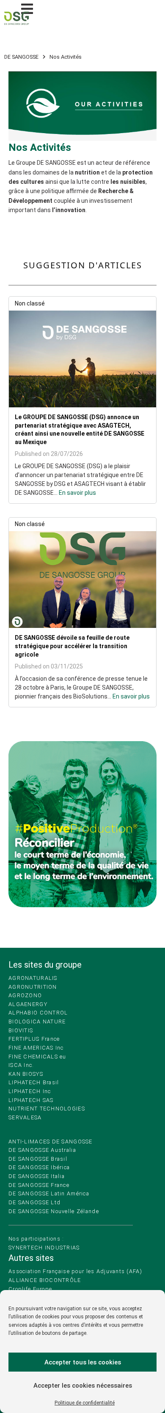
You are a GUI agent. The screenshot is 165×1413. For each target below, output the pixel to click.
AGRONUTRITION (32, 987)
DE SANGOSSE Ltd (34, 1202)
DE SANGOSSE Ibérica (39, 1167)
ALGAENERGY (27, 1004)
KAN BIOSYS (25, 1074)
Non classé (30, 303)
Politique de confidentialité (85, 1403)
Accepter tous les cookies (82, 1362)
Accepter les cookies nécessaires (82, 1385)
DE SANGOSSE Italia (36, 1176)
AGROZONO (25, 995)
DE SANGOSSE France (38, 1185)
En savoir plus (77, 492)
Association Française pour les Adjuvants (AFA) (75, 1271)
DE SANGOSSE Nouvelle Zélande (53, 1211)
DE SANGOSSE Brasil (37, 1159)
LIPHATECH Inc (29, 1091)
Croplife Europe (30, 1289)
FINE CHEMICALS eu (37, 1056)
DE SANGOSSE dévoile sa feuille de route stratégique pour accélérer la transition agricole (72, 645)
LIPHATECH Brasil (33, 1082)
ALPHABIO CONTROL (38, 1012)
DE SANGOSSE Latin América (48, 1193)
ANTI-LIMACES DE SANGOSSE (50, 1141)
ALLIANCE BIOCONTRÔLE (44, 1280)
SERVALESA (25, 1117)
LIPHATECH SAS (31, 1100)
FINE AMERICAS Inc (36, 1048)
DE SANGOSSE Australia (42, 1150)
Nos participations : (36, 1239)
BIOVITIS (20, 1030)
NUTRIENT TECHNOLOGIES (46, 1108)
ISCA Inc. (21, 1065)
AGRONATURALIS (33, 978)
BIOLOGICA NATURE (37, 1021)
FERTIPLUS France (34, 1039)
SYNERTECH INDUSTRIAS (44, 1247)
